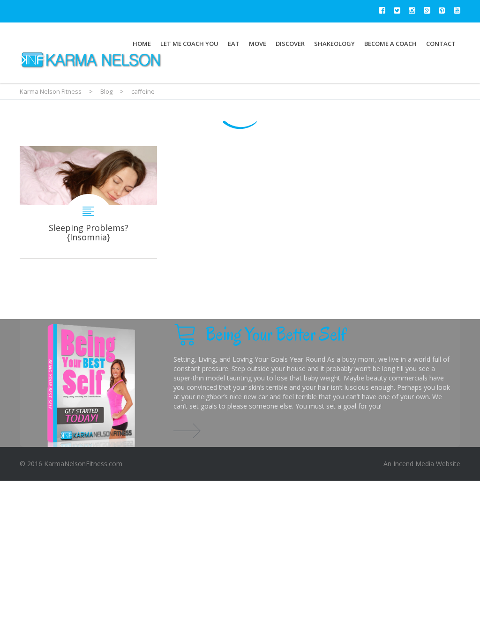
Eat (234, 43)
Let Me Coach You (189, 43)
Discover (290, 43)
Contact (441, 43)
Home (142, 43)
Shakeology (334, 43)
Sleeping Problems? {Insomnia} (88, 202)
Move (257, 43)
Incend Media (413, 463)
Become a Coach (390, 43)
